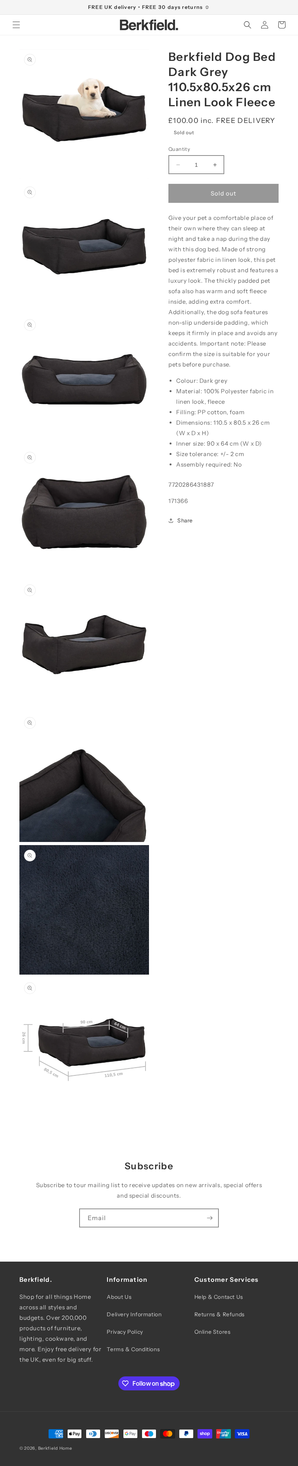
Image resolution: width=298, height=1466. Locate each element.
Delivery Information (134, 1314)
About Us (119, 1296)
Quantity (179, 149)
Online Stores (212, 1331)
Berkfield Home (55, 1448)
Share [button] (185, 520)
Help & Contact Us (218, 1296)
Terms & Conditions (133, 1349)
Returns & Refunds (219, 1314)
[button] (16, 24)
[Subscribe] (209, 1217)
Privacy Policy (125, 1331)
